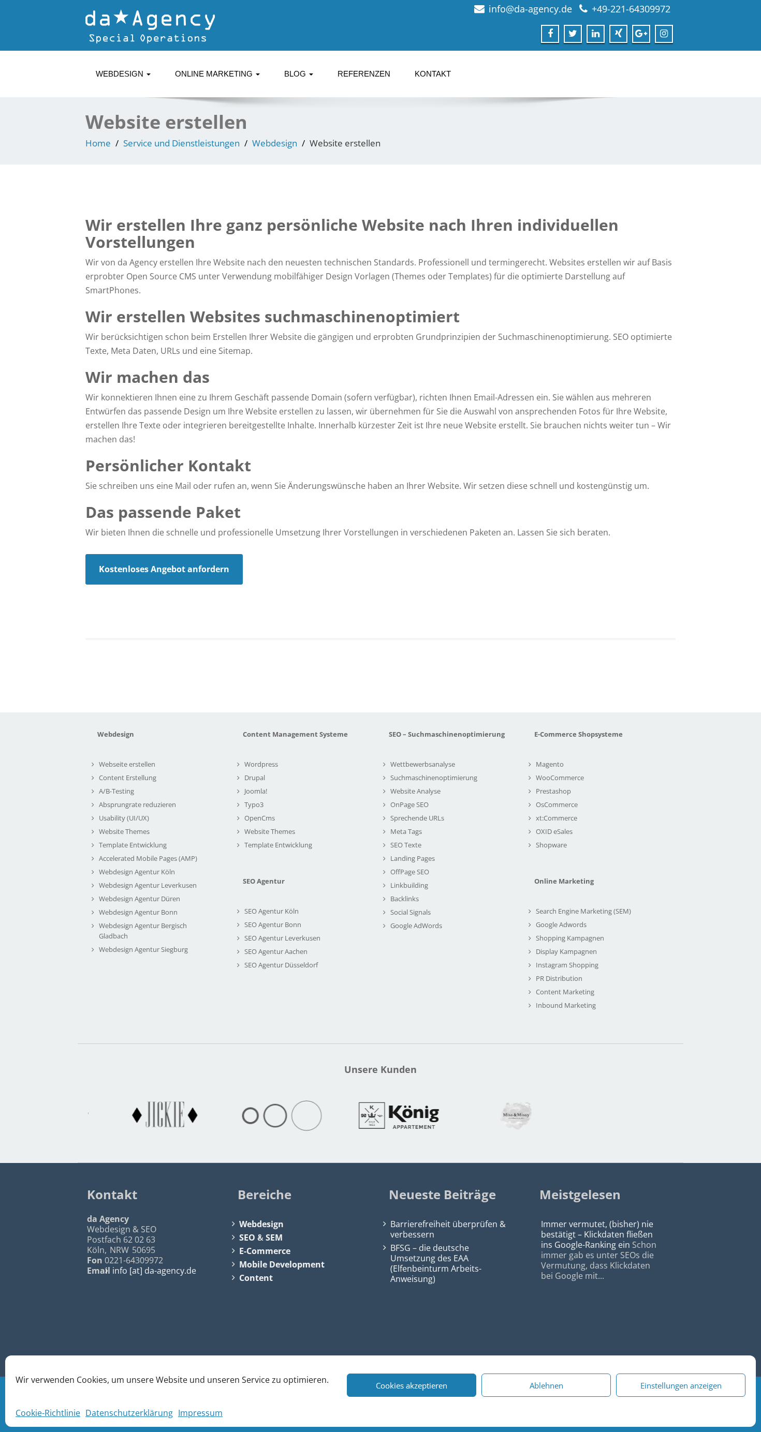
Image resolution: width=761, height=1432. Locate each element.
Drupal (254, 777)
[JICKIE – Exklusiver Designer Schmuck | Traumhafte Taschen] (146, 1116)
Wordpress (261, 764)
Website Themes (124, 831)
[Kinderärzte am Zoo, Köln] (263, 1116)
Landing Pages (412, 858)
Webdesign (120, 73)
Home (98, 143)
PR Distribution (559, 978)
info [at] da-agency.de (154, 1270)
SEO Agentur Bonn (272, 924)
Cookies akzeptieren (411, 1385)
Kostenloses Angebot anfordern (164, 569)
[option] (146, 1116)
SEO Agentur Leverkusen (282, 938)
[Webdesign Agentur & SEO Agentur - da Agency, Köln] (150, 23)
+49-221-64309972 (631, 9)
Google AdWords (416, 925)
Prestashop (553, 791)
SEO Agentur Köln (271, 911)
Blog (296, 73)
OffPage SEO (409, 871)
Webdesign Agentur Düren (139, 898)
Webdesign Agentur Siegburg (143, 949)
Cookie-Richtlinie (48, 1413)
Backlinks (404, 898)
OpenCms (259, 818)
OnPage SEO (409, 804)
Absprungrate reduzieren (137, 804)
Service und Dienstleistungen (181, 143)
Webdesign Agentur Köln (137, 871)
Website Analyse (415, 791)
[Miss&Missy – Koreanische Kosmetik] (497, 1116)
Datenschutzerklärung (129, 1413)
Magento (550, 764)
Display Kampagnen (566, 951)
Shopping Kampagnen (570, 938)
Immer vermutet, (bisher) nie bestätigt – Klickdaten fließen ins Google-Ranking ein (597, 1234)
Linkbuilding (409, 885)
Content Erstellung (127, 777)
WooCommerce (560, 777)
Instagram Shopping (567, 964)
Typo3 (254, 804)
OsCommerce (557, 804)
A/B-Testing (116, 791)
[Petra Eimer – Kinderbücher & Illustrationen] (614, 1116)
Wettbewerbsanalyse (422, 764)
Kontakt (433, 73)
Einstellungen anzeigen (681, 1385)
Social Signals (410, 912)
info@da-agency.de (530, 9)
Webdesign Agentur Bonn (138, 912)
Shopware (551, 844)
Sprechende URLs (417, 818)
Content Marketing (565, 991)
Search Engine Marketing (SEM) (583, 911)
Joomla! (255, 791)
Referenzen (364, 73)
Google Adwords (561, 924)
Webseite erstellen (127, 764)
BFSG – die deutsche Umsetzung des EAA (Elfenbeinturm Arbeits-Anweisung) (435, 1263)
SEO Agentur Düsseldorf (281, 964)
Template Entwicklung (133, 844)
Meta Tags (406, 831)
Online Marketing (215, 73)
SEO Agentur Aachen (276, 951)
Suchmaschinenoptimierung (433, 777)
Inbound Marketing (566, 1005)
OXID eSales (554, 831)
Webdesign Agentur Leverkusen (148, 885)
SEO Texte (405, 844)
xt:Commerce (556, 818)
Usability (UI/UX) (124, 818)
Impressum (200, 1413)
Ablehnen (546, 1385)
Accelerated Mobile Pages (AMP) (148, 858)
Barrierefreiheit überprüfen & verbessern (448, 1229)
